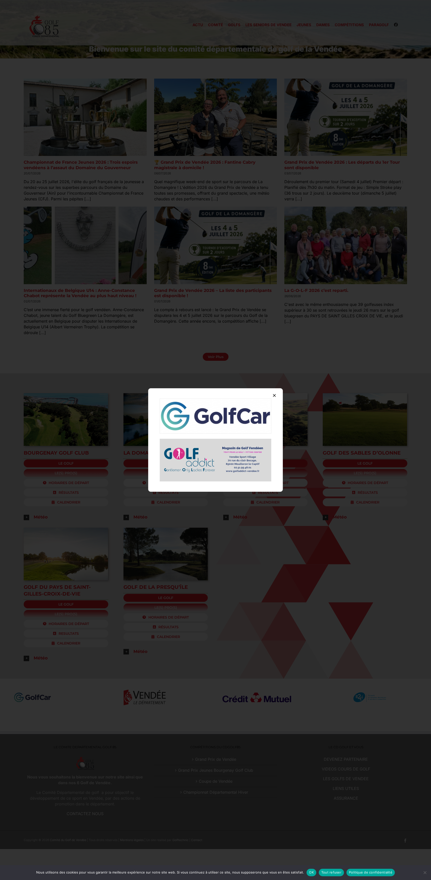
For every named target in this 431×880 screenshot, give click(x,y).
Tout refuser (331, 872)
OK (311, 872)
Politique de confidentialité (370, 872)
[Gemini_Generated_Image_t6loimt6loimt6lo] (215, 400)
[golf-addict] (215, 440)
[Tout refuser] (424, 872)
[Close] (274, 395)
